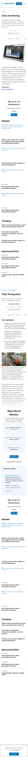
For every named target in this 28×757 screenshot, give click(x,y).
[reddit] (16, 38)
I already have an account (14, 461)
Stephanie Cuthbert (14, 304)
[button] (3, 4)
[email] (19, 38)
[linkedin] (11, 38)
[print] (25, 38)
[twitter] (14, 38)
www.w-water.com (7, 89)
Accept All (14, 754)
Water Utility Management (9, 290)
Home (3, 11)
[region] (14, 751)
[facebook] (9, 38)
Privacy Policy (16, 750)
